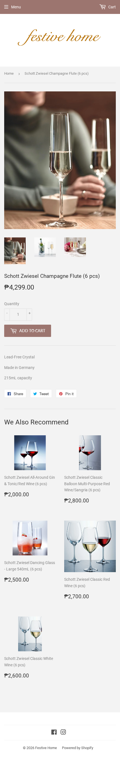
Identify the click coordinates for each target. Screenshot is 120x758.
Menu (16, 7)
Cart (111, 7)
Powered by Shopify (77, 748)
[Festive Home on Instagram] (63, 733)
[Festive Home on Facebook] (54, 733)
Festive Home (46, 748)
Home (9, 73)
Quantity (11, 304)
